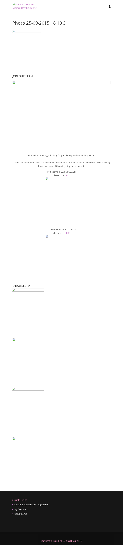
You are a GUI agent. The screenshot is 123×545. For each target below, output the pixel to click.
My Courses (20, 509)
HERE (67, 175)
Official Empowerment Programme (31, 504)
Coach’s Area (20, 513)
